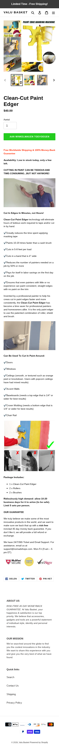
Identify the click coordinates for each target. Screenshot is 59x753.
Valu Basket (16, 12)
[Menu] (53, 12)
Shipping (11, 694)
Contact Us (13, 685)
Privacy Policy (14, 702)
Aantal (7, 119)
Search (10, 677)
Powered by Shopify (39, 742)
